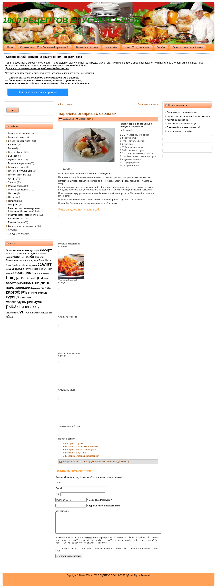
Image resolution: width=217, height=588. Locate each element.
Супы (11, 230)
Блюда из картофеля (19, 133)
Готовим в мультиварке (20, 171)
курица (12, 297)
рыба (11, 306)
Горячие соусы (15, 159)
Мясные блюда (16, 186)
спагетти (11, 312)
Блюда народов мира (19, 141)
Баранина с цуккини (75, 452)
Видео (11, 148)
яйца (9, 316)
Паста (41, 260)
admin (90, 119)
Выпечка (12, 156)
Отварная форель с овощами (80, 449)
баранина (37, 273)
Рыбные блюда (16, 222)
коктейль (32, 293)
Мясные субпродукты (19, 189)
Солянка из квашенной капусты (183, 123)
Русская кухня (15, 218)
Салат (45, 264)
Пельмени (13, 201)
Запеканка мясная (147, 104)
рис (30, 302)
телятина (30, 312)
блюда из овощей (24, 277)
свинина (25, 306)
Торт (36, 269)
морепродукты (16, 302)
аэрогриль (21, 272)
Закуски (12, 182)
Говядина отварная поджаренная (82, 456)
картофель (17, 292)
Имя (57, 482)
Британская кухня (17, 250)
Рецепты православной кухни (23, 215)
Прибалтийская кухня (24, 265)
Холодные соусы (17, 233)
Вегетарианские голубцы (179, 131)
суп (21, 311)
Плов (8, 265)
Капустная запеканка (177, 120)
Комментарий (62, 511)
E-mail (58, 488)
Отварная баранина (75, 443)
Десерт (11, 178)
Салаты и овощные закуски (22, 226)
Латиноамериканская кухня (22, 260)
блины (46, 273)
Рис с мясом (66, 104)
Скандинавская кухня (19, 268)
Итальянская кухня (26, 253)
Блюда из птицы (16, 137)
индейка (36, 288)
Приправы (13, 204)
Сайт (57, 494)
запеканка (24, 287)
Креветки (39, 257)
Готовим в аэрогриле (18, 163)
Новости (12, 197)
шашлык (47, 312)
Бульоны (12, 144)
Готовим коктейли (17, 174)
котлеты (43, 292)
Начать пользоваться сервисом (37, 92)
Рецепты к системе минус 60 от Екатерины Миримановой (24, 209)
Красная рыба (23, 256)
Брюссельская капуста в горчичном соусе (188, 116)
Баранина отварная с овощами (87, 113)
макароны (25, 297)
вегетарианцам (18, 283)
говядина (41, 282)
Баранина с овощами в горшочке (82, 446)
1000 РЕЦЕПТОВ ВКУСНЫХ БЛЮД (72, 20)
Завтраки (10, 253)
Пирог (48, 260)
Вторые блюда (15, 152)
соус (37, 306)
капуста (46, 287)
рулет (39, 301)
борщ (46, 278)
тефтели (39, 313)
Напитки (12, 193)
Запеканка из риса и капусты (181, 112)
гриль (10, 287)
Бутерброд (34, 251)
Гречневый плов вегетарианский (183, 127)
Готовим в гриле (16, 167)
